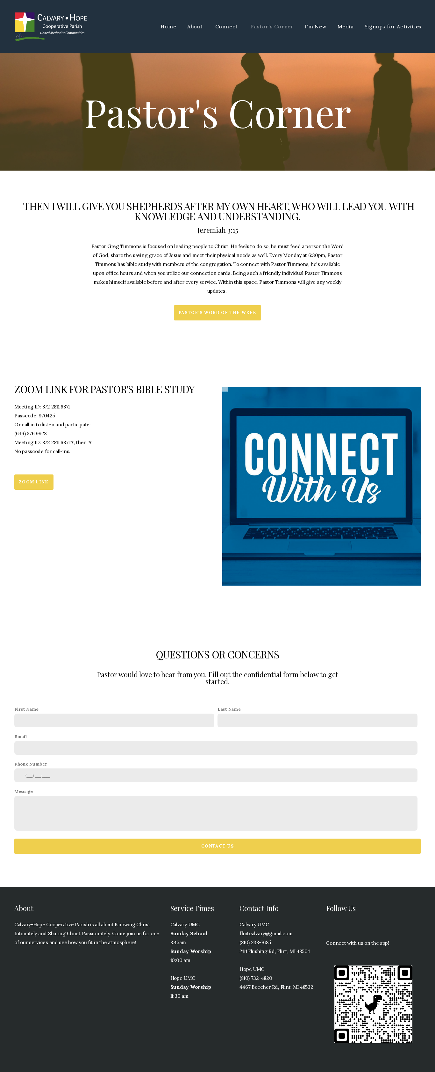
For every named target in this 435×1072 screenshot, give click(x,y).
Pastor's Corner (272, 26)
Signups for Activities (394, 26)
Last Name (229, 709)
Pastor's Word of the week (218, 312)
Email (20, 736)
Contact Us (217, 846)
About (195, 26)
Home (168, 26)
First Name (26, 709)
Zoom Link (34, 482)
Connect (227, 26)
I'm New (315, 26)
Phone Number (30, 764)
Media (346, 26)
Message (23, 791)
